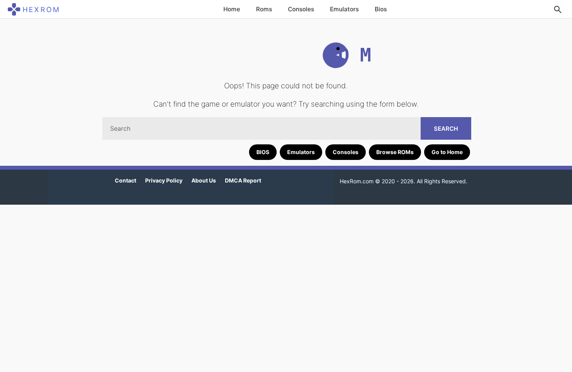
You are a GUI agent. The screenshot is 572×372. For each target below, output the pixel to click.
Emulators (344, 9)
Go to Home (447, 152)
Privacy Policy (163, 180)
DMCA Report (243, 180)
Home (231, 9)
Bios (381, 9)
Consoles (301, 9)
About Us (203, 180)
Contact (125, 180)
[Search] (557, 9)
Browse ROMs (395, 152)
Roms (264, 9)
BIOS (262, 152)
